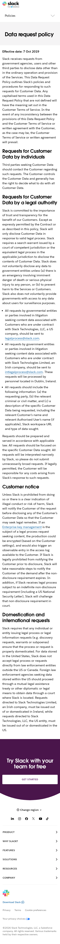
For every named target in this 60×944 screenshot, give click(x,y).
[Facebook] (26, 819)
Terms (17, 910)
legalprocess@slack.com (22, 338)
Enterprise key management (22, 527)
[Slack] (10, 4)
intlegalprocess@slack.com (24, 372)
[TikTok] (47, 819)
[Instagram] (19, 819)
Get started (30, 779)
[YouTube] (40, 819)
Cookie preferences (35, 910)
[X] (33, 819)
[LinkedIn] (12, 819)
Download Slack (12, 902)
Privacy (6, 910)
